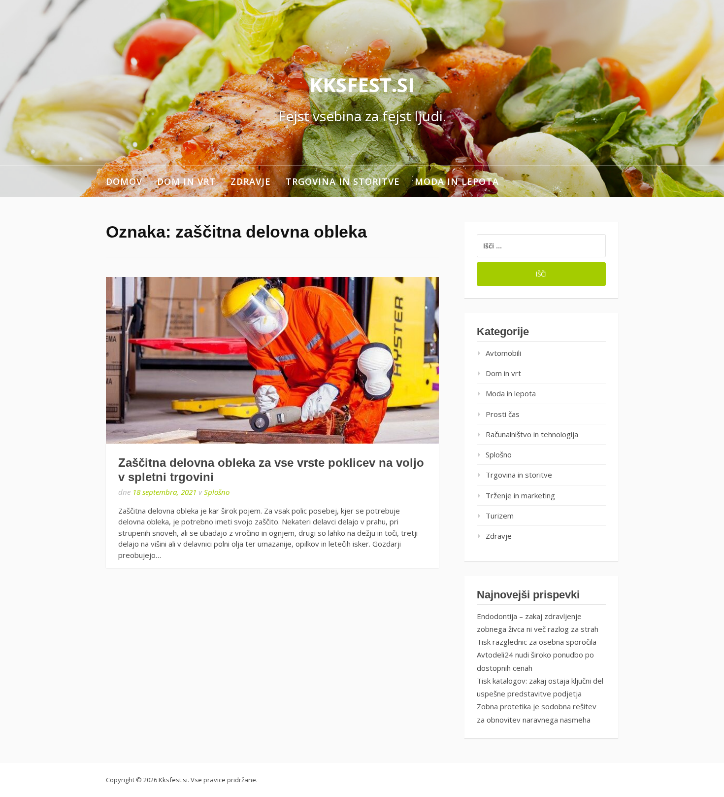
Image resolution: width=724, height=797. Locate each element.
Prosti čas (503, 414)
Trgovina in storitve (343, 181)
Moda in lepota (457, 181)
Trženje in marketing (520, 495)
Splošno (217, 492)
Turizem (500, 515)
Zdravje (250, 181)
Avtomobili (503, 353)
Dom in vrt (186, 181)
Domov (124, 181)
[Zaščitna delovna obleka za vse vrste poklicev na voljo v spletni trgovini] (272, 360)
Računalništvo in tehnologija (532, 434)
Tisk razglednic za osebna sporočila (536, 642)
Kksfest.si (362, 84)
